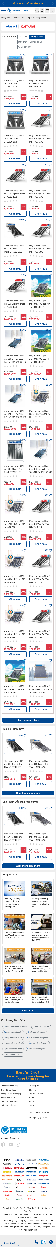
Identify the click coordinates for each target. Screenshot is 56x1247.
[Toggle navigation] (4, 10)
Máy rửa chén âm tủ (14, 1049)
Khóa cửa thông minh (39, 1043)
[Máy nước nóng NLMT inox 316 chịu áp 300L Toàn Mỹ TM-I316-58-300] (40, 451)
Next (52, 752)
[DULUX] (7, 1187)
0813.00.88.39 (28, 1079)
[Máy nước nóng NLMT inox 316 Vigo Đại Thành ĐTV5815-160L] (40, 175)
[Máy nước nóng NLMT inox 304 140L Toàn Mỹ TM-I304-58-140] (15, 671)
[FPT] (7, 1179)
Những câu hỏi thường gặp (11, 1094)
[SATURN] (31, 1179)
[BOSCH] (19, 1183)
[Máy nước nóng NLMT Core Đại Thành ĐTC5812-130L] (15, 65)
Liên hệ (32, 1105)
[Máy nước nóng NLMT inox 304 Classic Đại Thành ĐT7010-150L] (15, 451)
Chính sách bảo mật (8, 1105)
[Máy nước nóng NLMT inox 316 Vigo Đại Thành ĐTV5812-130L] (15, 175)
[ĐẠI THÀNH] (19, 1175)
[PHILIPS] (43, 1171)
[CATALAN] (19, 1195)
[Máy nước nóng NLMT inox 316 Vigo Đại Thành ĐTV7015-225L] (40, 561)
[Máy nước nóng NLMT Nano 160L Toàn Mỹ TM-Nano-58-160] (40, 396)
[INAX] (7, 1160)
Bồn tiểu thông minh (37, 1032)
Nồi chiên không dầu (37, 1049)
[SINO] (43, 1187)
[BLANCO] (19, 1171)
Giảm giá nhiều (36, 37)
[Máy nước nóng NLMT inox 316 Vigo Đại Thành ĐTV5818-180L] (40, 230)
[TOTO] (19, 1160)
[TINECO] (43, 1191)
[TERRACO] (43, 1183)
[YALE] (19, 1179)
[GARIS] (43, 1167)
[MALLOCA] (43, 1163)
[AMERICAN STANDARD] (31, 1163)
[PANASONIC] (31, 1171)
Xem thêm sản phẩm (28, 720)
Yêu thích (22, 37)
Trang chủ (5, 17)
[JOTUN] (31, 1183)
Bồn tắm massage (42, 1026)
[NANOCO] (7, 1175)
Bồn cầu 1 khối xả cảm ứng (16, 1026)
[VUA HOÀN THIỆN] (43, 1179)
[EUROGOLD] (7, 1171)
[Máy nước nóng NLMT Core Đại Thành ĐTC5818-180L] (15, 120)
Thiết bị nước (18, 17)
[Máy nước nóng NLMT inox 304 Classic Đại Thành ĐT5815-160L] (40, 746)
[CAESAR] (31, 1160)
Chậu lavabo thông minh (38, 1038)
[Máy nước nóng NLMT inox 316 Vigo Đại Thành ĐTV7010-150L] (40, 120)
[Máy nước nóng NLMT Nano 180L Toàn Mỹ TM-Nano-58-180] (15, 506)
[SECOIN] (19, 1199)
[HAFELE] (19, 1167)
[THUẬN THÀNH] (7, 1191)
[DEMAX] (19, 1187)
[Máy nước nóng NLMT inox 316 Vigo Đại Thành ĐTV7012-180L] (15, 286)
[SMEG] (31, 1167)
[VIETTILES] (43, 1195)
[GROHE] (19, 1163)
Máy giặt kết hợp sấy (14, 1054)
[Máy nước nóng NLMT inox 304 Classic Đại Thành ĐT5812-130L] (15, 230)
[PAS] (7, 1195)
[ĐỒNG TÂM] (43, 1175)
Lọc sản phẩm (11, 1243)
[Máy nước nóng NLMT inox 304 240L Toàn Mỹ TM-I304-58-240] (40, 286)
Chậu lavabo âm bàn (14, 1032)
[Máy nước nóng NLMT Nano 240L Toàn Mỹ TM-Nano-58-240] (15, 616)
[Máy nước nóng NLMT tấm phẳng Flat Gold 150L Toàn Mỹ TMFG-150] (40, 671)
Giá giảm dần (24, 47)
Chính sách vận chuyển (9, 1101)
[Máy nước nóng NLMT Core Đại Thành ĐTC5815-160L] (40, 65)
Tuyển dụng (33, 1098)
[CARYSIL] (31, 1195)
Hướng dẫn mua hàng (9, 1098)
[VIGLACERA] (43, 1160)
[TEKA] (7, 1167)
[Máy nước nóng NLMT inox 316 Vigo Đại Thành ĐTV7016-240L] (40, 616)
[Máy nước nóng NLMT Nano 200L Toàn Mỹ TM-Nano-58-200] (15, 561)
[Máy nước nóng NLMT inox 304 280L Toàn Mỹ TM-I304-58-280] (40, 341)
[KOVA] (31, 1199)
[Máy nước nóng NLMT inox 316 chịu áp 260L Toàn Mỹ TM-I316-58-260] (15, 396)
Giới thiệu (32, 1090)
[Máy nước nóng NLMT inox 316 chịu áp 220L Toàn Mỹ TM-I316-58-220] (15, 341)
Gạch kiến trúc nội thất (15, 1043)
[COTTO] (7, 1163)
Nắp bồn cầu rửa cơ (14, 1038)
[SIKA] (7, 1199)
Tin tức (31, 1101)
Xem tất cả (28, 1010)
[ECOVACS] (19, 1191)
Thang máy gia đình (38, 1117)
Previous (4, 752)
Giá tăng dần (35, 42)
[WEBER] (31, 1191)
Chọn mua (15, 103)
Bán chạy (22, 42)
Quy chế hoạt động (36, 1094)
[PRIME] (31, 1187)
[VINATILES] (7, 1183)
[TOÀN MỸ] (31, 1175)
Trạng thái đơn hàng (8, 1090)
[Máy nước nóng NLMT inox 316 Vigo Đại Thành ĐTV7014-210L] (40, 506)
